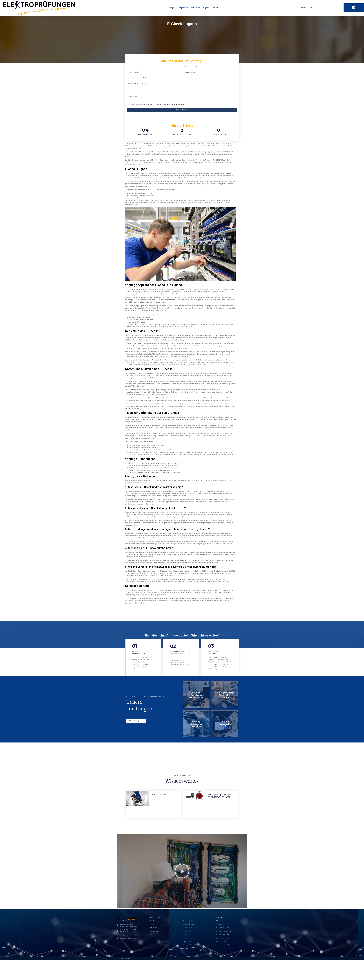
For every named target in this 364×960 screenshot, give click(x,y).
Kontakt (215, 8)
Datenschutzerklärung (145, 104)
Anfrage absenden (182, 110)
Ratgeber (206, 8)
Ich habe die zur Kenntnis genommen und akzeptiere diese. (157, 104)
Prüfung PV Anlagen (160, 794)
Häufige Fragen (182, 8)
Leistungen (171, 8)
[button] (182, 871)
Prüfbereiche (195, 8)
